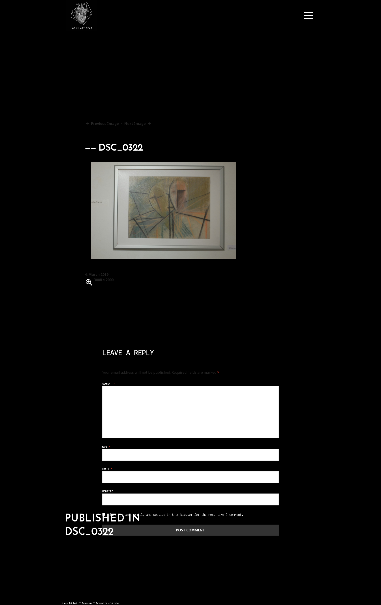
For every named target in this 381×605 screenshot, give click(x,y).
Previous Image (105, 123)
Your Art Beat (70, 603)
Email (107, 469)
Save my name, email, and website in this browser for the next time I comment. (176, 515)
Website (107, 491)
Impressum (87, 603)
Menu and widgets (308, 15)
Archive (115, 603)
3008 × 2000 (104, 279)
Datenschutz (101, 603)
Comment (108, 384)
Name (106, 447)
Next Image (135, 123)
